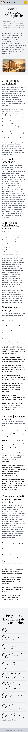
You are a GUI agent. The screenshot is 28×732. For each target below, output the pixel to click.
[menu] (25, 2)
